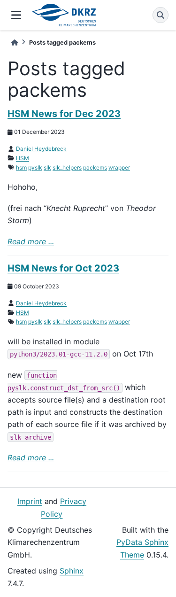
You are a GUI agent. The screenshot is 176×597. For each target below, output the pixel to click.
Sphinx (72, 570)
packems (95, 167)
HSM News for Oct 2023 (63, 268)
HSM (22, 158)
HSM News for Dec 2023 (64, 113)
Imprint (29, 501)
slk (47, 167)
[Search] (160, 15)
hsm (21, 167)
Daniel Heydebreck (41, 148)
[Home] (14, 42)
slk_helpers (67, 167)
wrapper (119, 167)
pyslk (35, 167)
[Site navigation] (16, 15)
